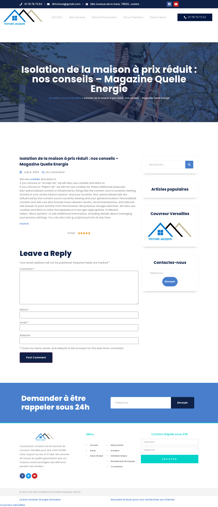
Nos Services (77, 17)
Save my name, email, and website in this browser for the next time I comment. (73, 348)
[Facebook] (169, 4)
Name (24, 309)
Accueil (53, 98)
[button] (194, 17)
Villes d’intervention (104, 17)
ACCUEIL (57, 17)
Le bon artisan (29, 499)
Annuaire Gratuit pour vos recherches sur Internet (143, 499)
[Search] (189, 164)
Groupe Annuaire (49, 499)
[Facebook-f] (22, 476)
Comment (27, 269)
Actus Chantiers (133, 17)
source (24, 223)
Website (25, 335)
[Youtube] (176, 4)
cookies (35, 179)
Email (24, 322)
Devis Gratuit (158, 17)
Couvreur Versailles (70, 98)
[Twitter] (28, 476)
